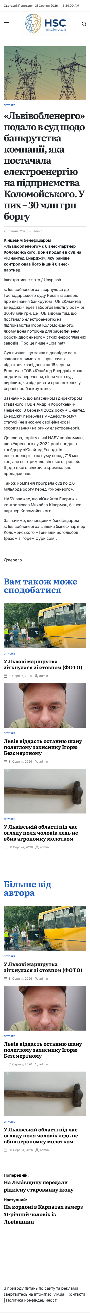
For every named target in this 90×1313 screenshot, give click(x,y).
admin (38, 231)
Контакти (76, 1294)
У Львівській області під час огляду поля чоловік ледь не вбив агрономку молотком (41, 832)
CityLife (9, 105)
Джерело (13, 559)
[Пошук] (84, 24)
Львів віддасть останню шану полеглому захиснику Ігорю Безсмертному (43, 746)
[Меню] (6, 24)
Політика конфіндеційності (32, 1300)
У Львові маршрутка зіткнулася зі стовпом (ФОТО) (43, 664)
